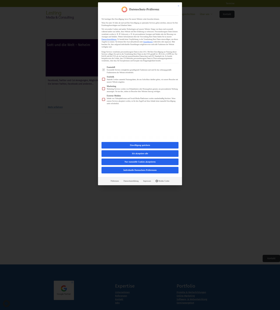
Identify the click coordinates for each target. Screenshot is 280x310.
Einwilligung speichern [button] (140, 145)
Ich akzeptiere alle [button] (140, 153)
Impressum (147, 181)
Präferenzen (115, 181)
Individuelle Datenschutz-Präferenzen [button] (140, 170)
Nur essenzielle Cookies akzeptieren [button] (140, 162)
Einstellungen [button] (148, 42)
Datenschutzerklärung (109, 39)
